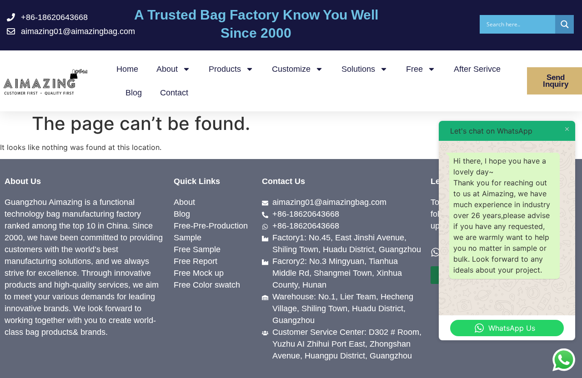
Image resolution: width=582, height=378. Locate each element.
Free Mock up (199, 273)
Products (225, 69)
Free (414, 69)
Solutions (358, 69)
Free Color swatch (207, 284)
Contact (174, 92)
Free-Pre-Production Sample (211, 231)
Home (127, 69)
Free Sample (197, 249)
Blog (133, 92)
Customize (291, 69)
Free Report (195, 261)
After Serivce (477, 69)
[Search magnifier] (564, 24)
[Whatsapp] (436, 252)
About (167, 69)
